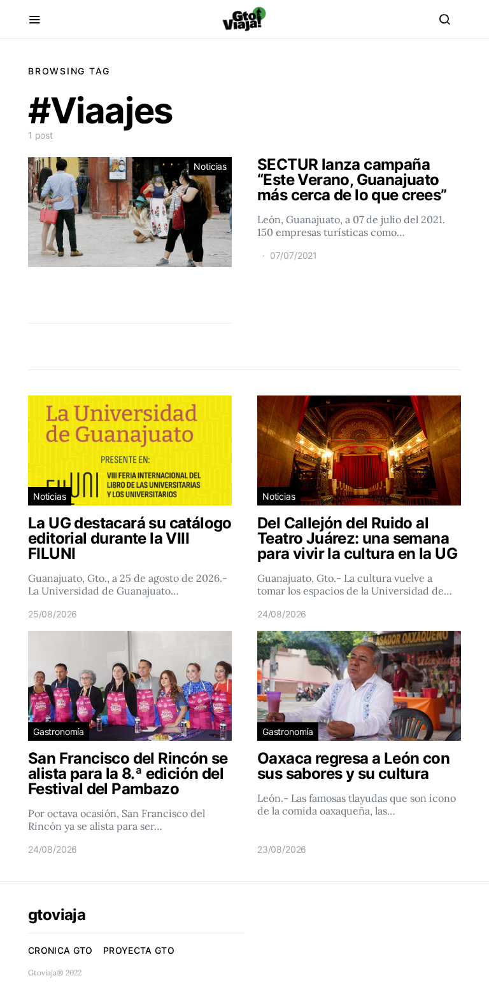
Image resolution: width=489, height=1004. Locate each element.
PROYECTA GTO (138, 950)
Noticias (210, 166)
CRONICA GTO (60, 950)
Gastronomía (58, 731)
